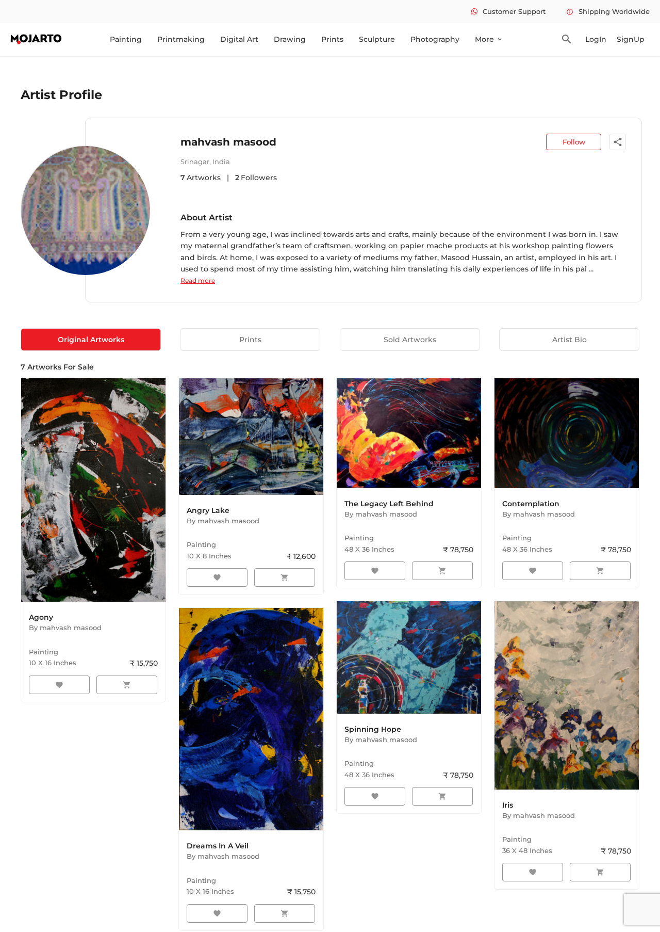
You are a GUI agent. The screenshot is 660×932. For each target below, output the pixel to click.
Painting (126, 39)
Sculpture (377, 39)
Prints (332, 39)
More (489, 39)
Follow (574, 142)
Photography (434, 39)
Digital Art (239, 39)
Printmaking (181, 39)
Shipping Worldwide (608, 11)
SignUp (631, 39)
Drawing (290, 39)
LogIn (595, 39)
